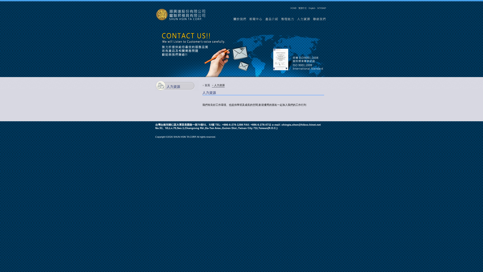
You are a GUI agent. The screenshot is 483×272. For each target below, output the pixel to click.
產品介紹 (272, 19)
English (312, 8)
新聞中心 (256, 19)
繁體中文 (302, 8)
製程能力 (288, 19)
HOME (293, 8)
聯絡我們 (320, 19)
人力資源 (304, 19)
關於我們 (240, 19)
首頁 (207, 85)
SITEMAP (321, 8)
